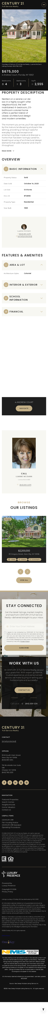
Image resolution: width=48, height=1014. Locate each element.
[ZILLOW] (21, 782)
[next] (27, 571)
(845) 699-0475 (25, 234)
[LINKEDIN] (15, 782)
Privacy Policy (25, 641)
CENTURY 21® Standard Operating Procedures (11, 826)
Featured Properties (10, 799)
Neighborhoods (8, 805)
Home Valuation (8, 807)
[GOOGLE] (26, 782)
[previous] (20, 571)
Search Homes (8, 802)
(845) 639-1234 (31, 703)
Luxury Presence (8, 885)
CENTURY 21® (7, 820)
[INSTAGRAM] (9, 782)
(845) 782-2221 (7, 772)
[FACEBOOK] (4, 782)
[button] (24, 690)
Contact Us (6, 810)
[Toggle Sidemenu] (43, 4)
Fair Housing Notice (10, 822)
